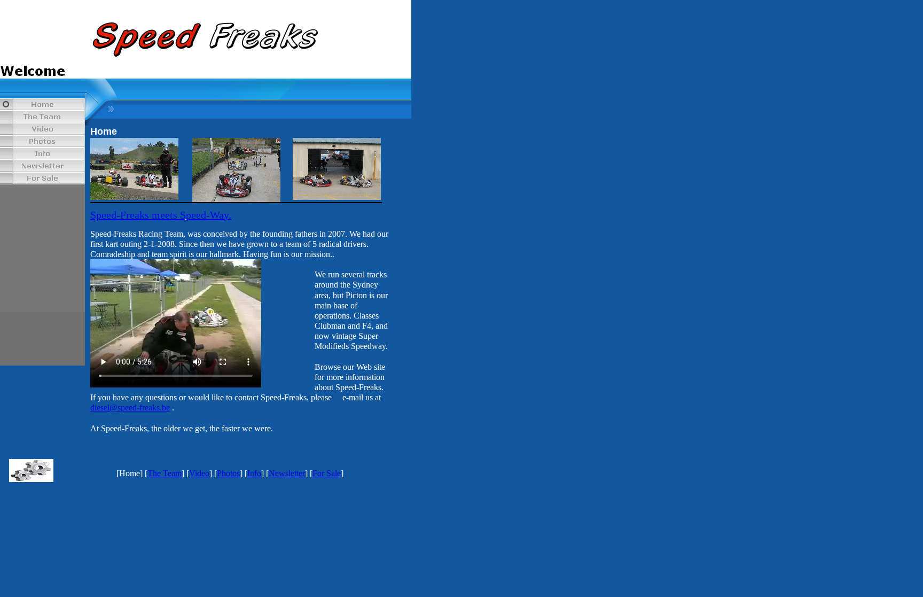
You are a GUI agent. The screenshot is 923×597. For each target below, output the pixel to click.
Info (254, 473)
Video (199, 473)
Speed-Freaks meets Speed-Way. (160, 215)
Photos (228, 473)
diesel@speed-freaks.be (130, 407)
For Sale (326, 473)
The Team (164, 473)
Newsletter (287, 473)
